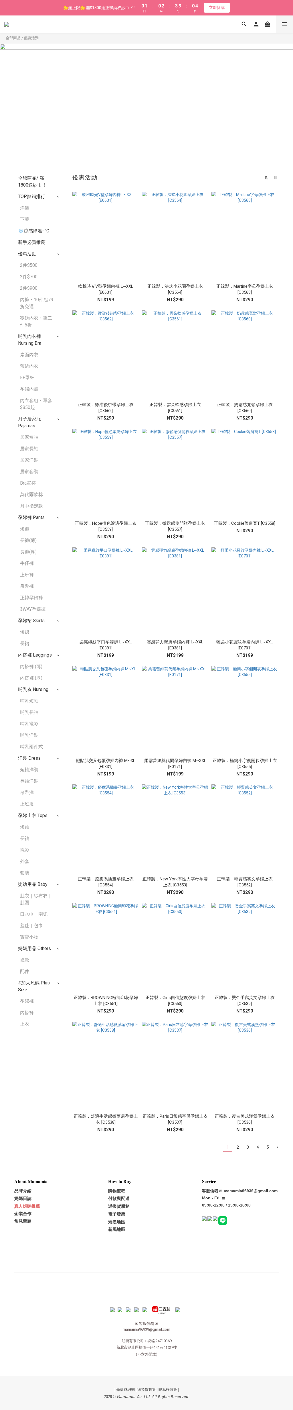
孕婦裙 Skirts (31, 620)
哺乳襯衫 (29, 723)
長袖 (24, 838)
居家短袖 (29, 437)
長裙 (24, 643)
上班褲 (27, 574)
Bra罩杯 (28, 483)
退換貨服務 (119, 1206)
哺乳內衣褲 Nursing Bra (29, 340)
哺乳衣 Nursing (33, 689)
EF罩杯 (27, 377)
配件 (24, 971)
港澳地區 (116, 1222)
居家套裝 (29, 471)
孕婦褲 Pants (31, 517)
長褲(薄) (28, 540)
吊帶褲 (27, 586)
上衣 (24, 1024)
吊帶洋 (27, 792)
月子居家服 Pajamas (29, 422)
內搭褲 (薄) (31, 666)
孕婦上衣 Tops (32, 815)
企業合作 (22, 1213)
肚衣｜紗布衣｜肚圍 (36, 899)
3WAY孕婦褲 (32, 609)
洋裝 (24, 208)
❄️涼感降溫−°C (33, 231)
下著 (24, 219)
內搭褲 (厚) (31, 678)
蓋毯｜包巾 (31, 925)
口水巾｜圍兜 (33, 914)
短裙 (24, 632)
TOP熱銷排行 (31, 196)
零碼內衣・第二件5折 (36, 321)
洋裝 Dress (29, 758)
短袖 (24, 827)
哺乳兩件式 (31, 746)
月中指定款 (31, 506)
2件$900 (28, 288)
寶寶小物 (29, 937)
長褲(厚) (28, 552)
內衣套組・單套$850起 (36, 404)
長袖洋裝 (29, 781)
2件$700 (28, 276)
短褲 (24, 529)
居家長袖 (29, 448)
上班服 (27, 804)
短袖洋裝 (29, 769)
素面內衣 (29, 354)
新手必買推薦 (31, 242)
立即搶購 (217, 7)
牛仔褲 (27, 563)
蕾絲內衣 (29, 366)
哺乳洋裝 (29, 735)
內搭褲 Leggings (35, 655)
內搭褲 (27, 1012)
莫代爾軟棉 (31, 494)
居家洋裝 (29, 460)
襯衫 (24, 850)
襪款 (24, 960)
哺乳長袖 (29, 712)
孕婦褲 (27, 1001)
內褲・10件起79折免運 (36, 303)
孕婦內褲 (29, 389)
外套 (24, 861)
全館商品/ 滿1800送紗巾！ (32, 181)
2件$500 (28, 265)
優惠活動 (31, 38)
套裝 (24, 873)
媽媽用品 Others (34, 948)
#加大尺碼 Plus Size (34, 986)
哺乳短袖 (29, 701)
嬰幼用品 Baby (32, 884)
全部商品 (13, 38)
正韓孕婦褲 (31, 597)
